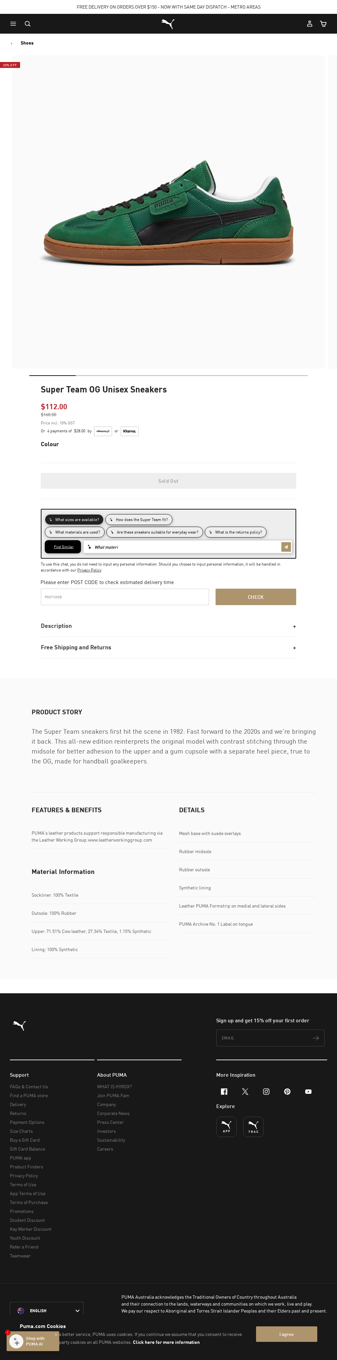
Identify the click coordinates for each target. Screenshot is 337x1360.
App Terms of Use (27, 1193)
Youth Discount (25, 1238)
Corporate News (113, 1113)
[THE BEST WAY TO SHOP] (226, 1127)
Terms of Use (23, 1184)
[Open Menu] (15, 23)
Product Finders (26, 1166)
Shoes (27, 43)
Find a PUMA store (29, 1095)
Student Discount (27, 1220)
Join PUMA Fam (113, 1095)
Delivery (18, 1104)
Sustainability (111, 1140)
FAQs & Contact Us (29, 1086)
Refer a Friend (24, 1247)
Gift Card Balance (27, 1149)
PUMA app (20, 1157)
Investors (106, 1131)
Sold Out (168, 481)
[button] (15, 23)
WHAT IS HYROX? (114, 1086)
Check (256, 597)
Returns (18, 1113)
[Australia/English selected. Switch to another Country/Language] (46, 1310)
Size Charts (21, 1131)
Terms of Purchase (29, 1202)
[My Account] (309, 23)
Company (106, 1104)
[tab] (52, 375)
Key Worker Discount (31, 1229)
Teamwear (20, 1255)
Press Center (110, 1122)
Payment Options (27, 1122)
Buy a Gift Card (25, 1140)
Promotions (22, 1211)
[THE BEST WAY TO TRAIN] (253, 1127)
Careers (105, 1149)
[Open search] (27, 23)
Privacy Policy (89, 570)
